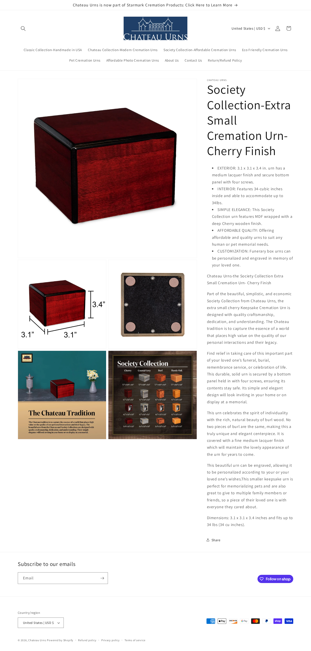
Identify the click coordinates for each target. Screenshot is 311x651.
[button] (23, 28)
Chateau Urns (37, 640)
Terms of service (135, 640)
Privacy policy (110, 640)
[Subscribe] (102, 578)
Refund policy (87, 640)
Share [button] (216, 540)
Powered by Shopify (60, 640)
